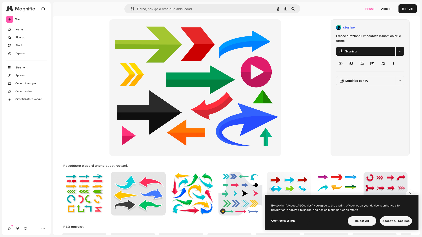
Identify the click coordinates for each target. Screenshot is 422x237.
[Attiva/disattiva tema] (25, 228)
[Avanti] (410, 193)
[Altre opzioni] (393, 63)
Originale (138, 27)
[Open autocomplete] (131, 9)
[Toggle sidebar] (43, 8)
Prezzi (370, 9)
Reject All (362, 221)
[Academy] (17, 228)
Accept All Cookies (395, 221)
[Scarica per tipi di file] (399, 51)
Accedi (386, 9)
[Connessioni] (9, 228)
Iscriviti (407, 9)
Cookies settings (283, 221)
